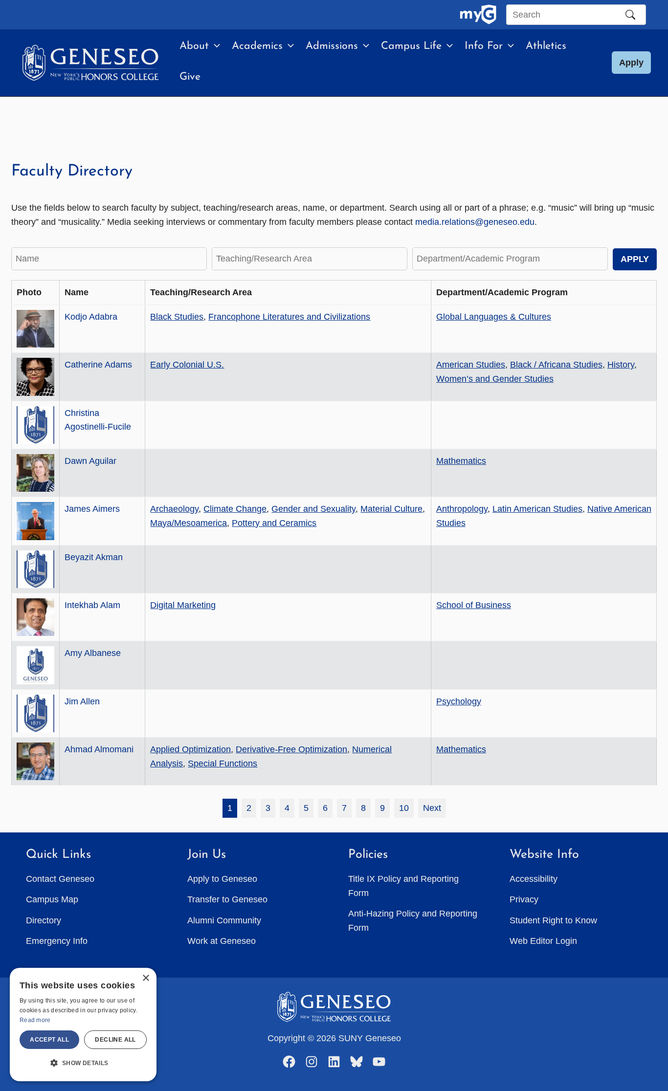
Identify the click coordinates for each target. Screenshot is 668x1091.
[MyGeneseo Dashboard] (478, 14)
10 (404, 808)
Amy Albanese (93, 653)
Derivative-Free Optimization (291, 749)
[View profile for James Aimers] (35, 521)
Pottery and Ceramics (274, 523)
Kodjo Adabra (91, 317)
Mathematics (461, 461)
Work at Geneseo (221, 941)
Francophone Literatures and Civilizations (289, 317)
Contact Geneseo (60, 879)
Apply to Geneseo (222, 879)
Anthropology (462, 509)
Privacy (524, 899)
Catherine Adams (98, 365)
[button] (214, 46)
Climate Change (235, 509)
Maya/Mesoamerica (188, 523)
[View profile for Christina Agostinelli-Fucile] (35, 425)
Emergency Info (57, 941)
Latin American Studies (537, 509)
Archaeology (174, 509)
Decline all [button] (115, 1039)
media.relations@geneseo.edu (474, 222)
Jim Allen (82, 701)
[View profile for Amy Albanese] (35, 665)
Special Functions (222, 763)
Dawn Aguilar (90, 461)
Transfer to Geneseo (227, 899)
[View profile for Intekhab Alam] (35, 617)
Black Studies (176, 317)
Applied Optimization (190, 749)
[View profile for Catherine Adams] (35, 376)
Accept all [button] (49, 1039)
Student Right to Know (553, 920)
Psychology (458, 701)
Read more (35, 1020)
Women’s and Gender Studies (495, 379)
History (620, 365)
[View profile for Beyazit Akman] (35, 569)
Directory (43, 920)
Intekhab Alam (92, 605)
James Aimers (92, 509)
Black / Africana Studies (556, 365)
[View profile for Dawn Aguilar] (35, 473)
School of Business (473, 605)
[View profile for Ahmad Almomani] (35, 761)
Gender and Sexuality (313, 509)
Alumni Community (224, 920)
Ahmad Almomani (99, 749)
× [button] (145, 978)
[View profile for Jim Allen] (35, 713)
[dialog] (83, 1024)
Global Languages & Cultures (493, 317)
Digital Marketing (183, 605)
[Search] (630, 14)
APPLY (635, 259)
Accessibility (533, 879)
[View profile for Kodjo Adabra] (35, 329)
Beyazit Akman (94, 557)
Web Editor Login (543, 941)
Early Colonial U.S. (187, 365)
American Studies (470, 365)
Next (432, 808)
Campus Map (52, 899)
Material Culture (391, 509)
